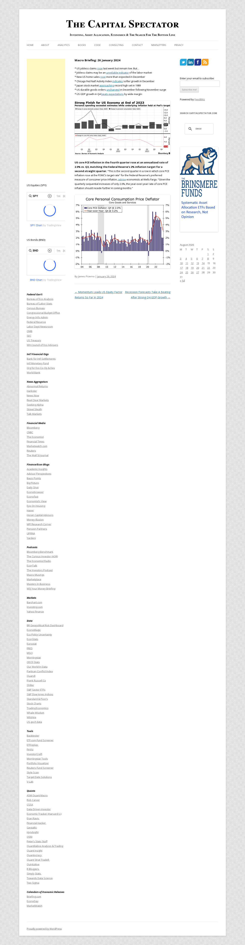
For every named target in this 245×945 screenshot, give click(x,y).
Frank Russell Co (36, 680)
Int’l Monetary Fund (38, 363)
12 (192, 263)
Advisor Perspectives (39, 473)
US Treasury (34, 340)
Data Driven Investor (39, 809)
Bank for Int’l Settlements (41, 358)
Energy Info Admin (37, 317)
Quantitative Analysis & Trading (45, 846)
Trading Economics (37, 708)
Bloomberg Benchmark (40, 552)
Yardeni (31, 538)
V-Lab (30, 781)
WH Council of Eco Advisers (42, 345)
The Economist (35, 437)
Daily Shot (32, 487)
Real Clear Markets (38, 400)
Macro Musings (35, 574)
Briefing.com (34, 896)
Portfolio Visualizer (38, 763)
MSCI (30, 653)
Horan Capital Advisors (40, 515)
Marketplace (34, 579)
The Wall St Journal (37, 455)
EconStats (32, 639)
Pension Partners (37, 529)
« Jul (182, 280)
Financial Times (35, 441)
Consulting (116, 45)
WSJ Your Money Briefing (41, 588)
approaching (106, 85)
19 (192, 267)
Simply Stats (34, 873)
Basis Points (34, 478)
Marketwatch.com (37, 446)
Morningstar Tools (37, 758)
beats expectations (112, 94)
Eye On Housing (36, 506)
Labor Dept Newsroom (40, 326)
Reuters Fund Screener (40, 768)
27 (197, 272)
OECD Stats (33, 662)
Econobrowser (35, 492)
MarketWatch (34, 905)
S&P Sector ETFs (36, 689)
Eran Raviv (33, 818)
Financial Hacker (36, 823)
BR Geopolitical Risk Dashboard (45, 625)
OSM (29, 837)
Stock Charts (34, 703)
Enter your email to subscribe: (197, 78)
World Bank (33, 372)
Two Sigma (33, 882)
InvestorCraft (34, 754)
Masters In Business (38, 584)
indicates (117, 81)
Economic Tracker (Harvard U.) (44, 814)
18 (186, 267)
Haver (30, 510)
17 (181, 267)
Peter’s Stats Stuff (37, 841)
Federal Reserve (36, 322)
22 (208, 267)
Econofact (32, 496)
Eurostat (32, 643)
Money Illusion (35, 519)
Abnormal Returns (37, 386)
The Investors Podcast (40, 570)
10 (181, 263)
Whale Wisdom (35, 712)
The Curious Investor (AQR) (42, 556)
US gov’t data (34, 722)
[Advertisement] (46, 116)
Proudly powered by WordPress (44, 928)
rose (100, 68)
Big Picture (33, 483)
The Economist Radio (39, 561)
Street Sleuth (34, 409)
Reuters (31, 450)
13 (197, 263)
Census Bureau (36, 308)
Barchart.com (34, 602)
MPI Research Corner (39, 524)
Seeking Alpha (35, 404)
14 (203, 263)
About (45, 45)
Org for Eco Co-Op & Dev (41, 368)
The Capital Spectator (122, 23)
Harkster (32, 391)
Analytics (63, 45)
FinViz (30, 749)
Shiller (30, 685)
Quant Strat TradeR (38, 859)
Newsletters (158, 45)
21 (203, 267)
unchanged (113, 89)
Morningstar (34, 657)
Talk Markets (34, 414)
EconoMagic (34, 630)
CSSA (30, 804)
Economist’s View (37, 501)
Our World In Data (37, 666)
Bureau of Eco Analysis (40, 299)
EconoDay (32, 901)
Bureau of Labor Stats (39, 303)
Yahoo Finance (35, 611)
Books (82, 45)
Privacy (178, 45)
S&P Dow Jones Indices (40, 694)
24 (181, 272)
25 (186, 272)
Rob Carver (33, 800)
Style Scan (33, 772)
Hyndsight (32, 832)
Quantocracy (34, 855)
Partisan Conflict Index (40, 671)
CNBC (30, 432)
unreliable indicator (117, 72)
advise (122, 179)
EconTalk (32, 565)
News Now (33, 395)
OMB (29, 331)
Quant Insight (34, 850)
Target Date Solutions (39, 777)
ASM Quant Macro (37, 795)
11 (186, 263)
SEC (29, 335)
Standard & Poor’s (37, 699)
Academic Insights (37, 469)
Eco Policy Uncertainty (39, 634)
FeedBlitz (199, 99)
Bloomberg (33, 427)
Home (30, 45)
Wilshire (31, 717)
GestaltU (32, 827)
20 (197, 267)
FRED (30, 648)
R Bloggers (33, 869)
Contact (137, 45)
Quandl (31, 676)
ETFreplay (33, 745)
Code (97, 45)
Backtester (33, 735)
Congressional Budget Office (43, 312)
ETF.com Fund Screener (40, 740)
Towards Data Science (40, 878)
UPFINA (31, 533)
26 (192, 272)
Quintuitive (33, 864)
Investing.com (35, 607)
